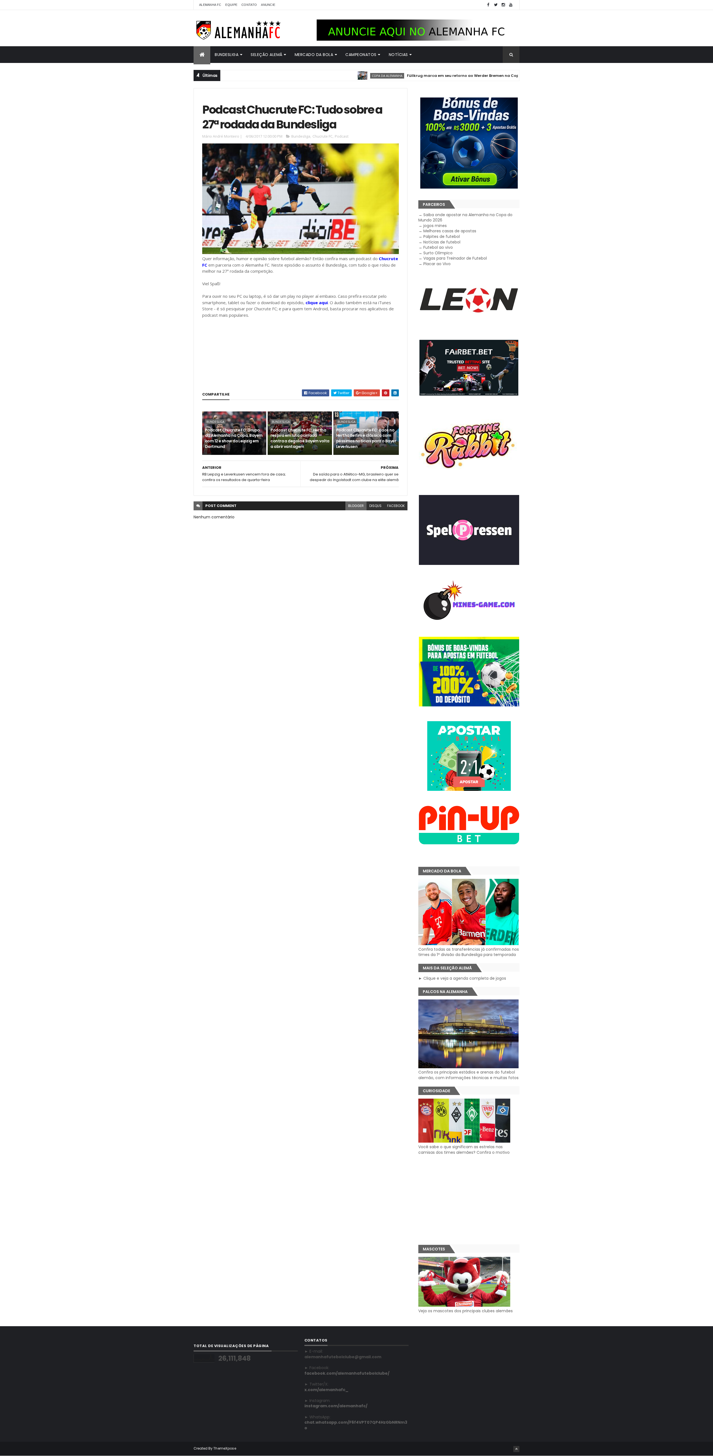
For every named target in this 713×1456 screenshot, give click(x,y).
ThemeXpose (224, 1448)
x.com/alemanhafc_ (326, 1389)
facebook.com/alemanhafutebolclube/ (346, 1373)
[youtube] (511, 5)
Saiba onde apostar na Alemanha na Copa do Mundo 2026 (465, 217)
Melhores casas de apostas (449, 231)
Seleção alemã (266, 54)
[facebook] (488, 5)
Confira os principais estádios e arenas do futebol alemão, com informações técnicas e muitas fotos (468, 1075)
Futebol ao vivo (438, 247)
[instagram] (503, 5)
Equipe (231, 4)
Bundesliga (226, 54)
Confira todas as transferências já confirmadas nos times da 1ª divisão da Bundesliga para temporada (468, 952)
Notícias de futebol (441, 242)
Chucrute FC (322, 136)
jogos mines (435, 225)
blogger (356, 505)
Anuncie (268, 4)
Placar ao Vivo (437, 264)
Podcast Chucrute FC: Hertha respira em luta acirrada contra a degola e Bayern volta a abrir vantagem (299, 438)
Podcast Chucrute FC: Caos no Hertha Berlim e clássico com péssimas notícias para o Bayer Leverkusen (366, 438)
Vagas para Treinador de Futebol (455, 258)
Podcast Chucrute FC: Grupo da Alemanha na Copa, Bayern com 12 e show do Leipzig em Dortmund (234, 438)
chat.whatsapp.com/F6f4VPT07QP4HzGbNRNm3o (355, 1425)
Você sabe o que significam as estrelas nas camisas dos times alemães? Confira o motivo (464, 1149)
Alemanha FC (210, 4)
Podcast (341, 136)
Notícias (398, 54)
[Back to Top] (516, 1449)
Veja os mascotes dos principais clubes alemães (465, 1311)
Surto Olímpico (438, 253)
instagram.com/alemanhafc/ (335, 1406)
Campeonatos (361, 54)
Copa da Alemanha (344, 76)
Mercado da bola (314, 54)
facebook (396, 505)
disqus (375, 505)
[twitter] (496, 5)
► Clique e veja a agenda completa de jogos (462, 978)
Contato (249, 4)
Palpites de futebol (441, 236)
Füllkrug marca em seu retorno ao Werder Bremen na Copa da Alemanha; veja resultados (451, 75)
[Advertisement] (468, 1200)
